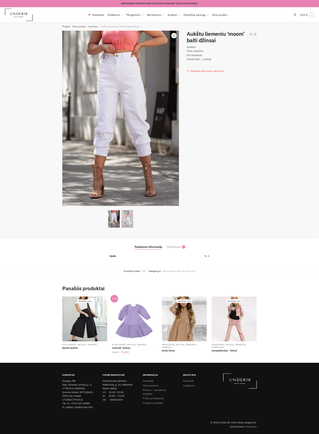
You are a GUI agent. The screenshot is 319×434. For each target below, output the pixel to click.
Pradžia (66, 26)
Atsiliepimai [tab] (174, 246)
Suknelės (166, 347)
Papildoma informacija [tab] (148, 246)
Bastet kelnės (70, 347)
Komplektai (218, 347)
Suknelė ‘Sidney (121, 347)
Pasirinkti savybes (134, 358)
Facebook (188, 380)
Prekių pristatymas (153, 398)
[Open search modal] (297, 14)
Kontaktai (148, 380)
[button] (174, 35)
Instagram (189, 385)
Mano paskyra (150, 385)
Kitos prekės (79, 26)
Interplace (251, 426)
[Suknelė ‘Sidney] (134, 319)
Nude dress (168, 350)
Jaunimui (93, 26)
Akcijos (181, 271)
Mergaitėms (168, 344)
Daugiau (84, 358)
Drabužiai (191, 344)
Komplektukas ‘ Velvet (224, 350)
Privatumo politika (153, 403)
